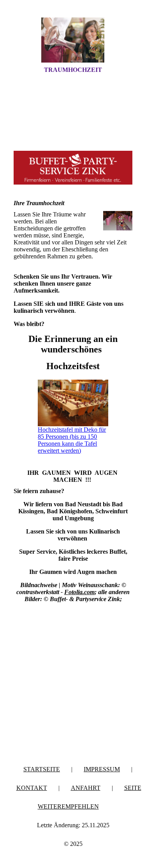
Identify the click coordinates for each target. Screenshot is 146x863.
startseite (41, 769)
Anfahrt (85, 788)
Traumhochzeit (73, 69)
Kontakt (31, 788)
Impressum (102, 769)
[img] (73, 40)
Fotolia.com (79, 592)
